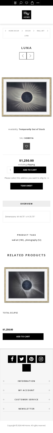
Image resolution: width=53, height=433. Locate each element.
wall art (15, 240)
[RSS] (26, 368)
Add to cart (30, 170)
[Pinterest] (31, 359)
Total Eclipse (10, 312)
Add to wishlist (26, 146)
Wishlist (26, 3)
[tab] (26, 204)
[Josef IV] (23, 55)
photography (31, 240)
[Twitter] (22, 359)
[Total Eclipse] (30, 55)
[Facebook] (12, 359)
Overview (26, 203)
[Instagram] (41, 359)
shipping (31, 164)
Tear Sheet (26, 185)
